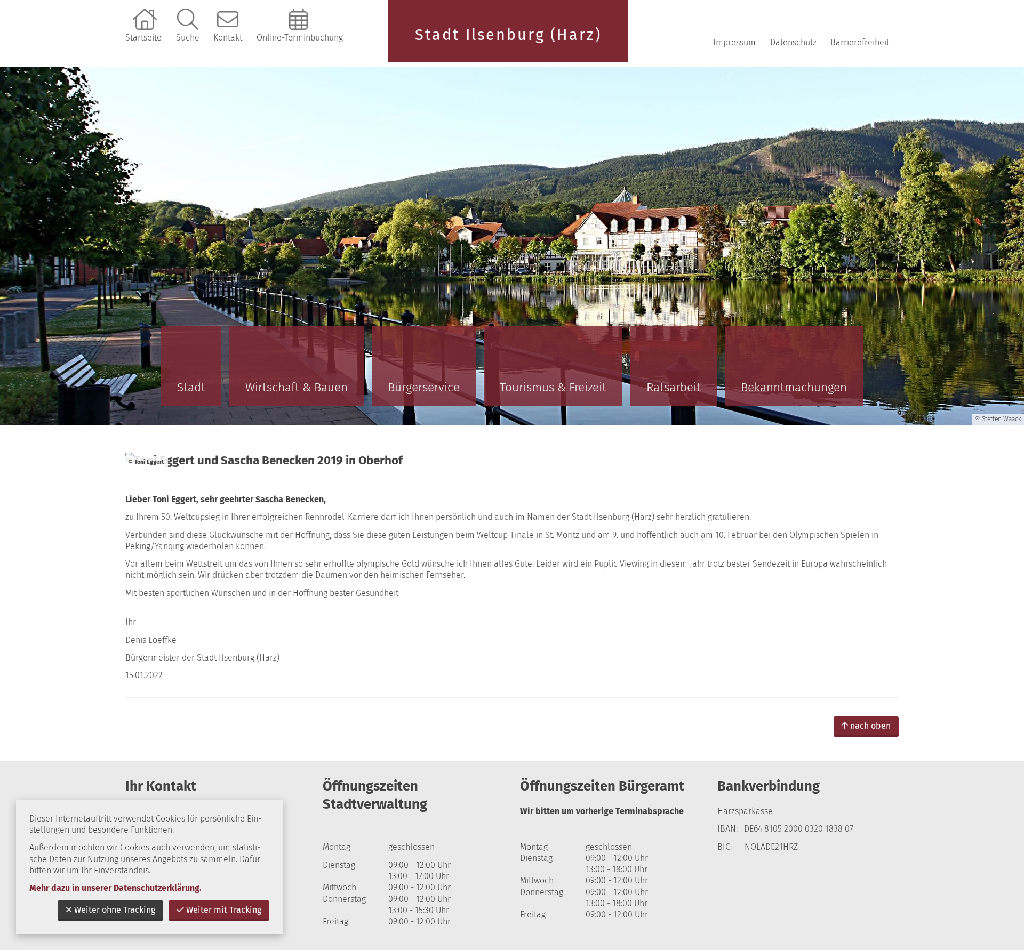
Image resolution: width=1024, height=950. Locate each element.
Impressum (734, 42)
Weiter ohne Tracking (114, 910)
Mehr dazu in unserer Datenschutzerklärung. (115, 888)
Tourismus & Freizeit (553, 387)
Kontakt (227, 38)
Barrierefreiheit (859, 42)
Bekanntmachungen (794, 387)
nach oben (870, 726)
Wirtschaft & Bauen (296, 387)
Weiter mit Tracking (223, 910)
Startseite (143, 38)
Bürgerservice (424, 387)
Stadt (191, 387)
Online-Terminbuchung (300, 38)
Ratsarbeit (673, 387)
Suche (187, 38)
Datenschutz (793, 42)
